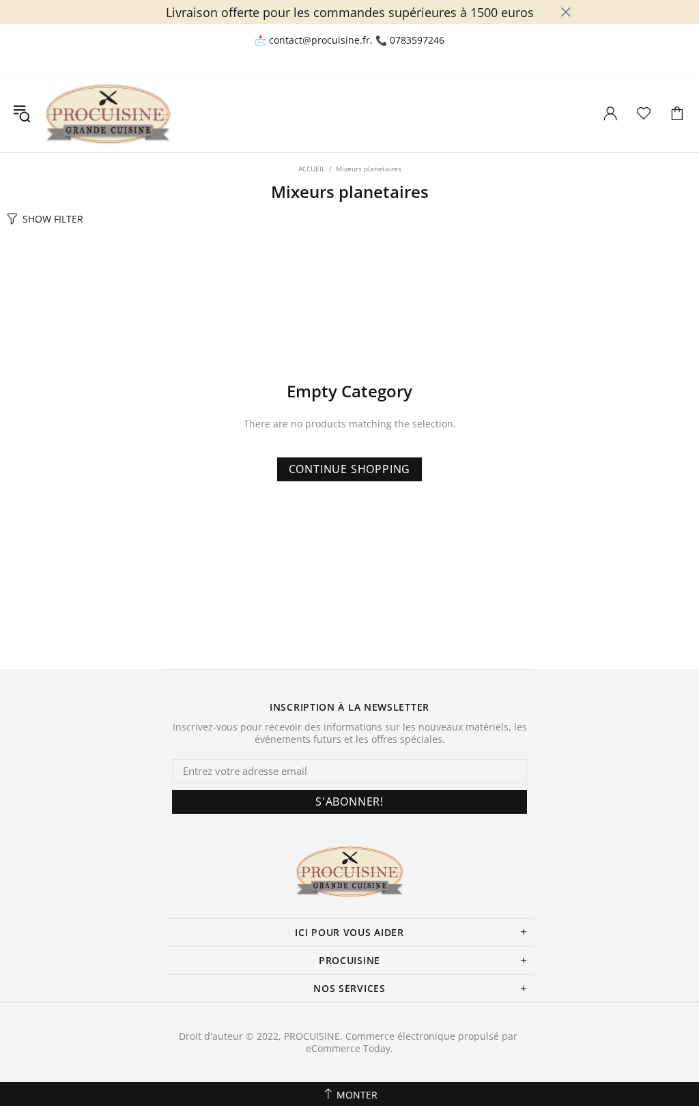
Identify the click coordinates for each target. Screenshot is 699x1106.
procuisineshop (108, 113)
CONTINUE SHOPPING (350, 469)
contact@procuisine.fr (319, 40)
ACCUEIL (311, 168)
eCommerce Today (348, 1049)
